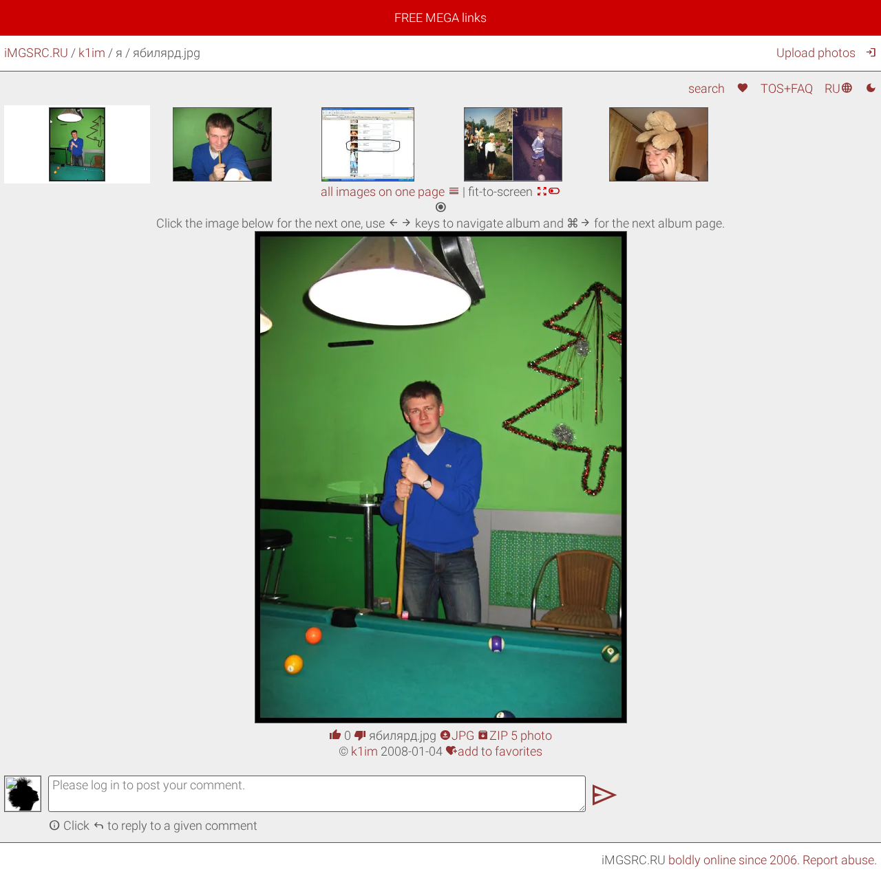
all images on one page (390, 191)
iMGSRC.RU (36, 52)
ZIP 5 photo (514, 735)
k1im (91, 52)
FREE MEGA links (440, 17)
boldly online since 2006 (732, 860)
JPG (456, 735)
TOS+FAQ (787, 88)
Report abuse (838, 860)
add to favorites (493, 751)
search (706, 88)
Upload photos (816, 52)
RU (839, 88)
